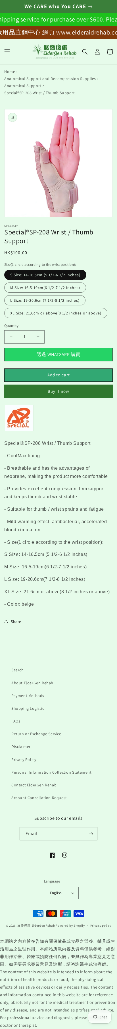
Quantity (11, 325)
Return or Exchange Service (36, 733)
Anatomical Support (22, 85)
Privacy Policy (23, 759)
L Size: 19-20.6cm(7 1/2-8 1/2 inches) (45, 300)
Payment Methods (27, 695)
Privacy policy (100, 925)
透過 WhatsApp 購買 (58, 354)
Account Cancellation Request (39, 797)
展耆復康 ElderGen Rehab (36, 925)
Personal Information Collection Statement (51, 772)
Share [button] (16, 621)
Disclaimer (21, 746)
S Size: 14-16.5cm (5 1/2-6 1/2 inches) (45, 274)
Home (9, 71)
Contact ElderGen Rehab (34, 785)
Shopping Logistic (27, 708)
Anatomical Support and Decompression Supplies (50, 78)
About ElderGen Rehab (32, 682)
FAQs (15, 721)
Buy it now (58, 391)
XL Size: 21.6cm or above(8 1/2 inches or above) (55, 313)
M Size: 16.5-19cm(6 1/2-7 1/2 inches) (45, 287)
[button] (7, 52)
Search (17, 669)
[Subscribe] (91, 833)
